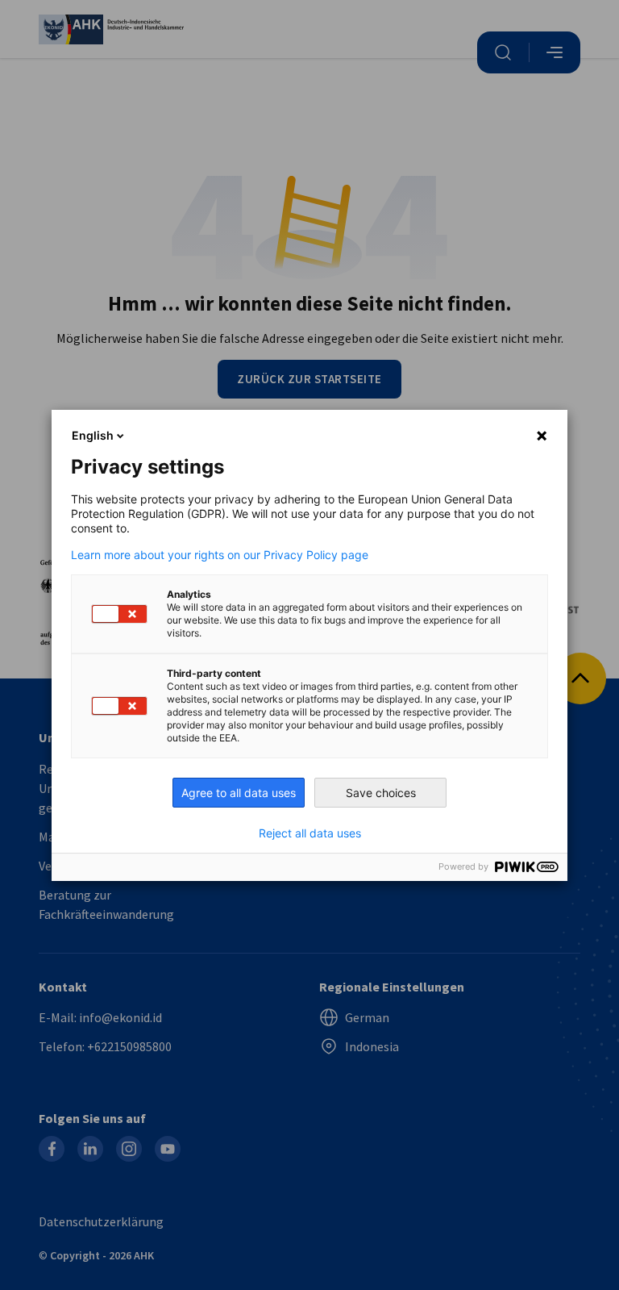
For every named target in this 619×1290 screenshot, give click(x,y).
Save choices (381, 792)
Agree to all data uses (238, 792)
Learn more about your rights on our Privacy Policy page (219, 555)
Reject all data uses (310, 833)
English (93, 435)
